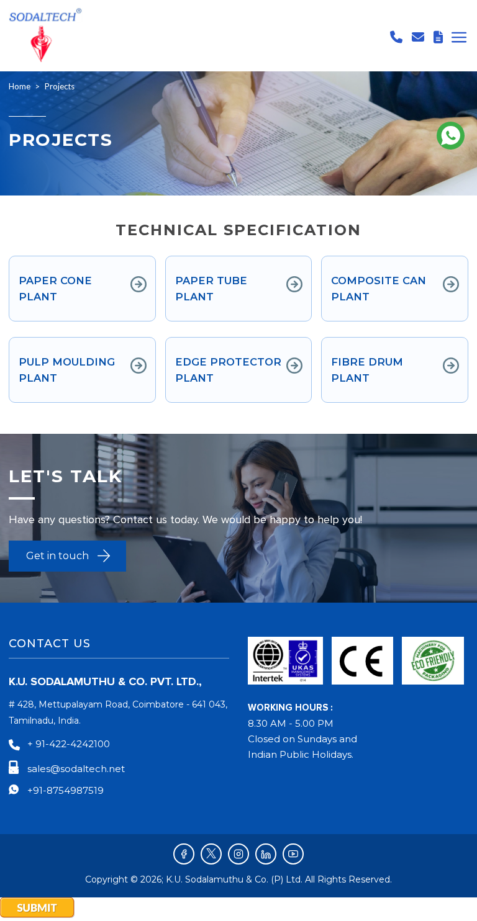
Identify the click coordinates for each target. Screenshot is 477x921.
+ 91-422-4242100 (68, 744)
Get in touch (57, 556)
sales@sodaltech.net (76, 769)
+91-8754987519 (65, 790)
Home (19, 86)
